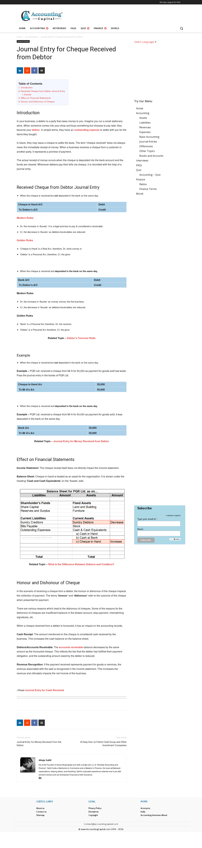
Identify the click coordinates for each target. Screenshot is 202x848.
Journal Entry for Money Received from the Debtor (39, 744)
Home (19, 37)
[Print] (42, 70)
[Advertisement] (159, 69)
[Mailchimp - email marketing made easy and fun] (174, 539)
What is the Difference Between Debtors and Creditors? (81, 564)
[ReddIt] (27, 70)
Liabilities (145, 122)
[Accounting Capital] (42, 16)
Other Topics (147, 151)
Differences (146, 146)
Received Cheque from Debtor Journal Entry (43, 91)
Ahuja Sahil (45, 760)
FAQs (139, 165)
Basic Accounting (149, 137)
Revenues (145, 127)
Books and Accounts (151, 155)
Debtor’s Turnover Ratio (81, 338)
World (139, 193)
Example (27, 94)
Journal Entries (31, 37)
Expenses (145, 132)
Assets (143, 118)
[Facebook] (34, 70)
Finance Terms (148, 189)
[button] (181, 28)
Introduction (27, 87)
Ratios (143, 184)
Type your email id (147, 519)
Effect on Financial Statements (36, 97)
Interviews (142, 160)
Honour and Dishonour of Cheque (38, 101)
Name (140, 529)
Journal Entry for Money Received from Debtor (81, 441)
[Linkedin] (20, 70)
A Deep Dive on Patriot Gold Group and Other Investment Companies (103, 744)
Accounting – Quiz (150, 174)
